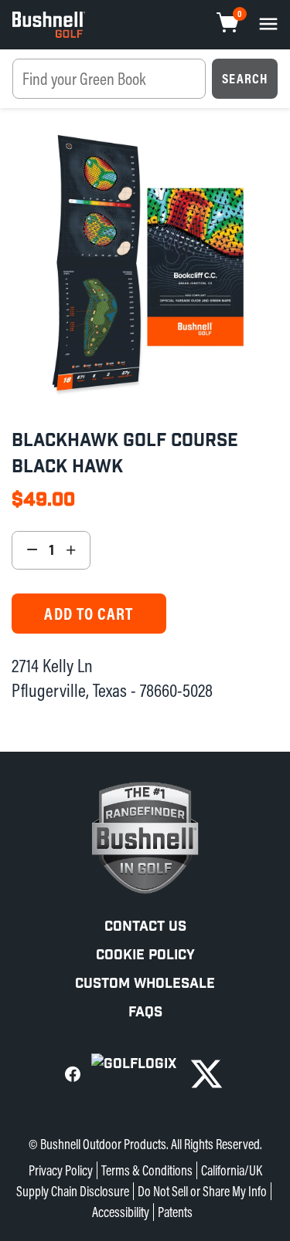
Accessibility (120, 1212)
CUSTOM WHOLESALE (145, 983)
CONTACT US (145, 926)
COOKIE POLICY (145, 955)
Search (245, 78)
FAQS (145, 1012)
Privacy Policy (61, 1170)
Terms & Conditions (147, 1170)
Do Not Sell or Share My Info (202, 1191)
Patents (175, 1212)
